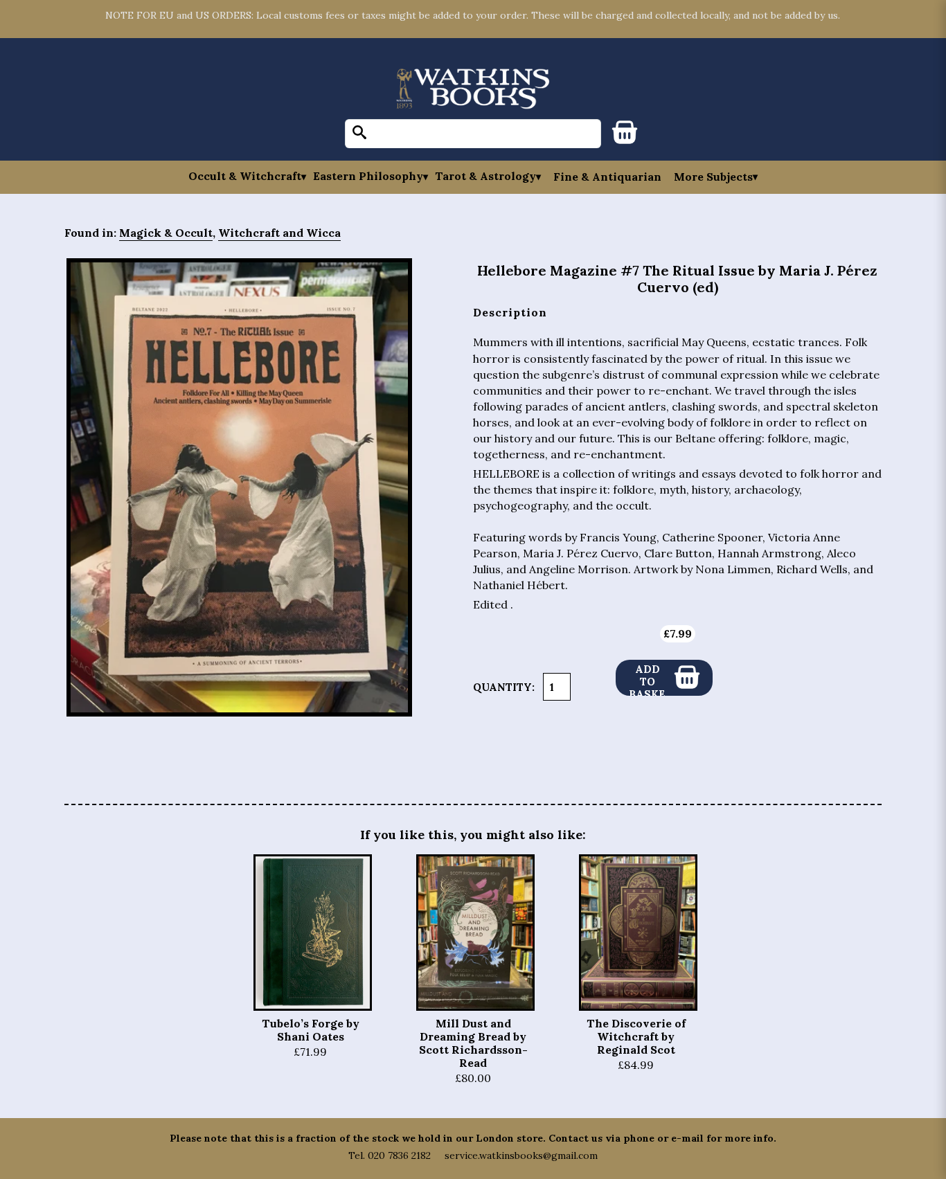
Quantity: (504, 687)
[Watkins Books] (473, 89)
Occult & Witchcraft (244, 176)
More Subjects (713, 176)
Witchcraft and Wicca (279, 233)
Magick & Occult (166, 233)
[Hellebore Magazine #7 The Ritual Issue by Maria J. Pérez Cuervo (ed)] (239, 487)
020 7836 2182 (399, 1155)
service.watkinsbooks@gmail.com (521, 1155)
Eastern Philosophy (368, 176)
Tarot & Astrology (485, 176)
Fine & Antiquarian (607, 176)
